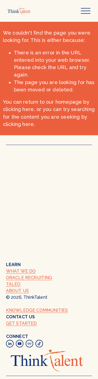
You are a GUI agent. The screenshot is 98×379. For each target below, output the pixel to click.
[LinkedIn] (10, 343)
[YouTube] (19, 343)
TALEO (13, 284)
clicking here (18, 109)
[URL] (29, 343)
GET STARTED (21, 323)
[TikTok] (39, 343)
